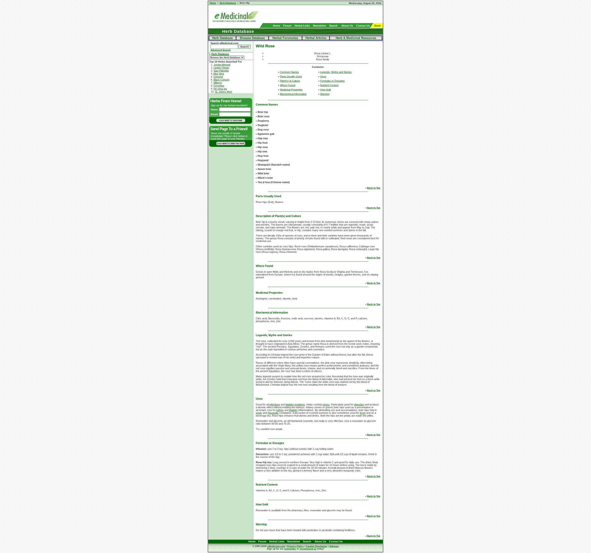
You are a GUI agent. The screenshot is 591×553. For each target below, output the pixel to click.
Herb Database (222, 38)
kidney (280, 410)
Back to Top (373, 188)
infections (274, 404)
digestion (359, 404)
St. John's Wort (223, 91)
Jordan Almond (222, 64)
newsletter (290, 548)
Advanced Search (221, 50)
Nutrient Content (329, 85)
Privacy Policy (295, 546)
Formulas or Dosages (332, 80)
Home (276, 25)
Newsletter (319, 25)
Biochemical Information (293, 94)
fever (363, 412)
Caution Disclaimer (316, 546)
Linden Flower (221, 67)
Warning (324, 94)
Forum (287, 25)
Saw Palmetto (221, 70)
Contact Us (363, 25)
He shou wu (220, 88)
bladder (293, 410)
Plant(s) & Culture (290, 80)
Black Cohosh (221, 79)
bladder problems (295, 404)
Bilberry (218, 82)
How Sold (325, 89)
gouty (259, 412)
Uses (323, 76)
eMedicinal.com (276, 546)
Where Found (287, 85)
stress (326, 404)
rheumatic (273, 412)
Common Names (289, 72)
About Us (347, 25)
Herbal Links (302, 25)
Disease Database (252, 38)
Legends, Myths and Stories (336, 72)
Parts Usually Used (291, 76)
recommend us (308, 548)
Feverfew (219, 85)
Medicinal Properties (291, 89)
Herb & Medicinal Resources (356, 38)
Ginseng (218, 76)
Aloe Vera (218, 73)
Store (377, 25)
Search (333, 25)
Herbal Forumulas (285, 38)
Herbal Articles (315, 38)
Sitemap (334, 546)
